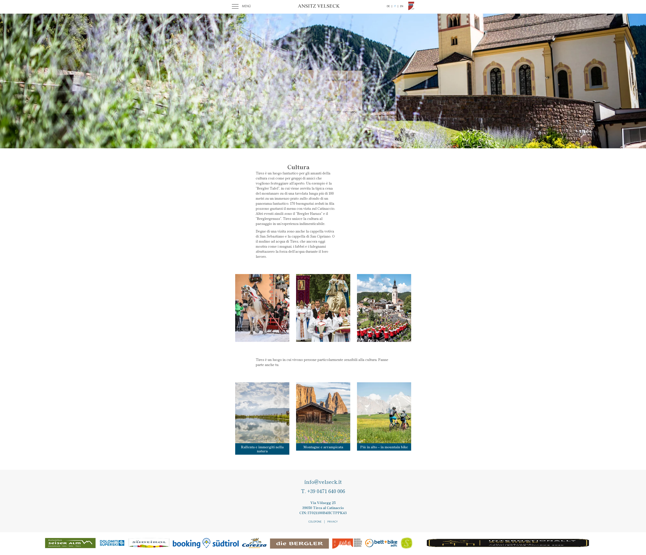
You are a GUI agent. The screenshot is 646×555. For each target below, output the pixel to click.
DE (388, 6)
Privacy (332, 521)
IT (395, 6)
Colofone (314, 521)
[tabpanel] (323, 81)
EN (401, 6)
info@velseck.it (323, 481)
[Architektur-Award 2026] (508, 543)
